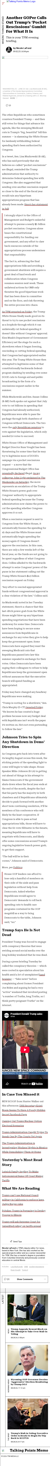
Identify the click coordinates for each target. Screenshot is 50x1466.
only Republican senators (26, 427)
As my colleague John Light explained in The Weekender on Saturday (23, 477)
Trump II (25, 1270)
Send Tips (17, 1241)
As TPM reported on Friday (17, 311)
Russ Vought (16, 1270)
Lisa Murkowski (17, 1267)
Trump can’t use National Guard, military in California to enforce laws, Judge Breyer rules (23, 1199)
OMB (26, 1267)
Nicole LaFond (23, 48)
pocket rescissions (36, 1267)
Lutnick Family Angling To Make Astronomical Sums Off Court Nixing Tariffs (22, 1176)
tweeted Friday (34, 707)
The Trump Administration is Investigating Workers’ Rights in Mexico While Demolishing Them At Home (24, 1147)
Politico (17, 867)
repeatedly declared (13, 473)
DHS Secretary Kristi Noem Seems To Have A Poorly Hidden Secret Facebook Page (23, 1110)
